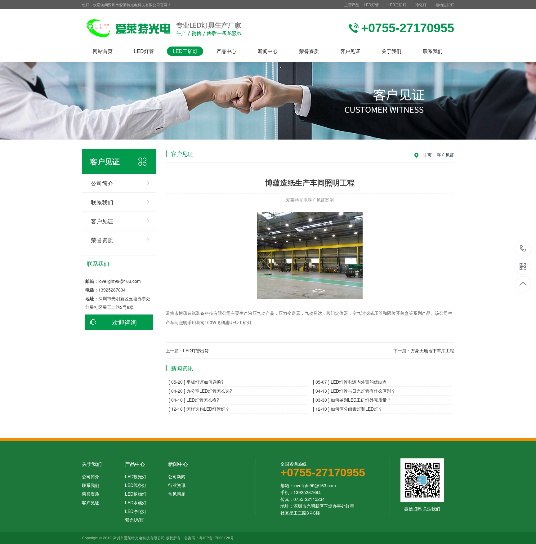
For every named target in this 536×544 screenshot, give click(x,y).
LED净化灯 (135, 511)
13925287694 (523, 249)
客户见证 (350, 51)
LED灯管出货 (196, 350)
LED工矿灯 (397, 4)
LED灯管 (371, 4)
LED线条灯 (135, 485)
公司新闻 (176, 476)
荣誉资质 (309, 51)
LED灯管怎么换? (202, 400)
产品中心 (226, 51)
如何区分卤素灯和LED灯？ (356, 409)
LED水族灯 (135, 502)
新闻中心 (268, 51)
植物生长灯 (445, 4)
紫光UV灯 (134, 520)
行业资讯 (176, 485)
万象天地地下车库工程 (432, 350)
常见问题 (176, 494)
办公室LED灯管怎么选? (209, 391)
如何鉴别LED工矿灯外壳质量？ (361, 400)
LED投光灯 (135, 476)
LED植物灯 (135, 494)
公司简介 (102, 183)
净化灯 (421, 4)
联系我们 (433, 51)
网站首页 (103, 51)
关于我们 (391, 51)
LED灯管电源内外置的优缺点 (359, 382)
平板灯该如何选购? (205, 382)
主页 (427, 155)
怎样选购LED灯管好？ (208, 409)
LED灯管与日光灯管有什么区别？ (363, 391)
